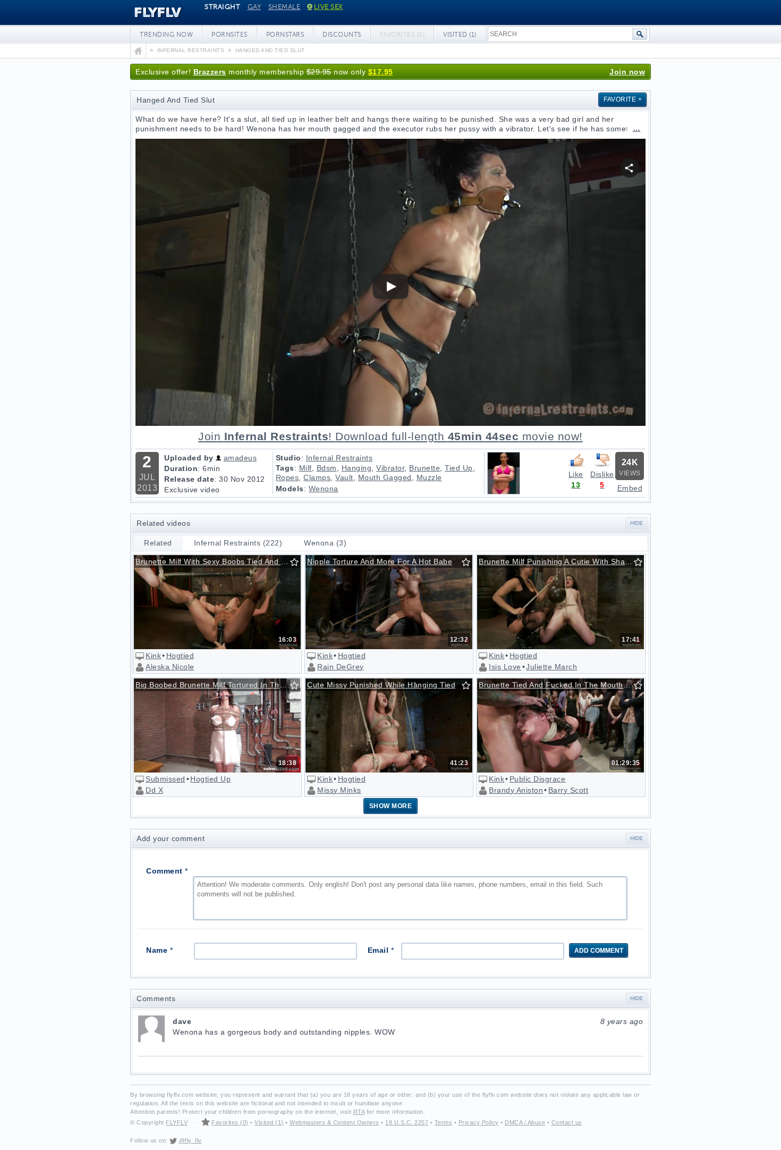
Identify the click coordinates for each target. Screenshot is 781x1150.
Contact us (566, 1122)
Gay (254, 7)
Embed (630, 488)
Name (159, 950)
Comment (167, 871)
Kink (153, 655)
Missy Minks (339, 790)
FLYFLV (150, 12)
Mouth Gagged (385, 477)
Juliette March (551, 666)
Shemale (284, 7)
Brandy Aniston (516, 790)
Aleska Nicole (170, 666)
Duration (181, 468)
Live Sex (328, 7)
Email (381, 950)
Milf (305, 468)
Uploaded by (189, 458)
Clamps (316, 477)
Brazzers (209, 72)
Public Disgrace (538, 779)
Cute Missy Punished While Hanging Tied (381, 685)
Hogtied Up (210, 779)
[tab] (158, 543)
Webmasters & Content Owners (334, 1122)
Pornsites (229, 34)
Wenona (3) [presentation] (325, 543)
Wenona (323, 488)
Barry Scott (568, 790)
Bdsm (327, 468)
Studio (288, 458)
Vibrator (390, 468)
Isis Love (505, 666)
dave (408, 1021)
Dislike (602, 474)
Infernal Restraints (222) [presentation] (238, 543)
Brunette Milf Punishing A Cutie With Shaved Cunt (561, 561)
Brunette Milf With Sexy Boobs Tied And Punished (217, 561)
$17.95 (380, 72)
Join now (627, 72)
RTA (359, 1112)
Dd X (154, 790)
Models (290, 488)
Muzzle (429, 477)
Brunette (424, 468)
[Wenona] (503, 492)
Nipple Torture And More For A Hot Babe (379, 561)
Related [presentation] (158, 543)
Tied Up (459, 468)
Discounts (341, 34)
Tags (285, 468)
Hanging (357, 468)
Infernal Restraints (339, 458)
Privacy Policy (479, 1122)
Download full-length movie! (390, 436)
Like (575, 474)
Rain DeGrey (340, 666)
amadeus (240, 458)
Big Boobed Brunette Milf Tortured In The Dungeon (217, 685)
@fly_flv (190, 1140)
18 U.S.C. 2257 (406, 1122)
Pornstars (285, 34)
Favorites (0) (230, 1122)
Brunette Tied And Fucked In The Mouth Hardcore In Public (561, 685)
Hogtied (180, 655)
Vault (344, 477)
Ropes (287, 477)
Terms (444, 1122)
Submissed (165, 779)
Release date (189, 479)
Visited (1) (460, 34)
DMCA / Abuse (525, 1122)
